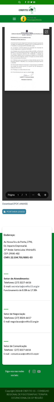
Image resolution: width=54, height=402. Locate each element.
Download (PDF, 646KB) (15, 203)
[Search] (19, 2)
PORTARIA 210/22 (16, 211)
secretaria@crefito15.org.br (25, 286)
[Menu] (14, 18)
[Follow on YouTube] (38, 371)
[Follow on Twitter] (31, 2)
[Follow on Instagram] (28, 2)
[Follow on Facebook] (25, 2)
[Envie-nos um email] (34, 2)
